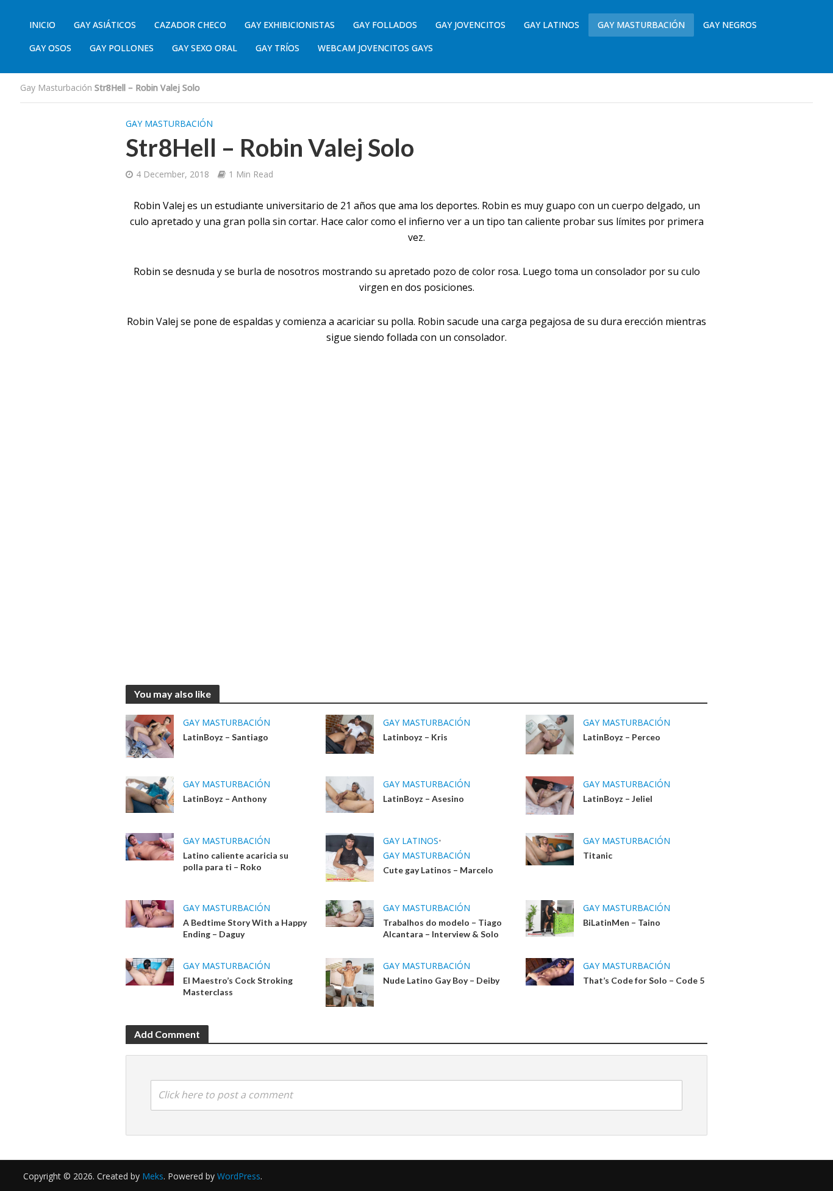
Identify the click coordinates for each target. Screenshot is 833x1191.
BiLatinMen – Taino (621, 922)
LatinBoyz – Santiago (225, 737)
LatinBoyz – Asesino (423, 798)
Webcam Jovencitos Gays (375, 48)
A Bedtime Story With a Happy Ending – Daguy (245, 928)
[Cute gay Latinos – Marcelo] (350, 857)
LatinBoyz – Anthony (224, 798)
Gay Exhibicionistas (290, 24)
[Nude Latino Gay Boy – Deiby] (350, 981)
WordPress (238, 1176)
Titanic (597, 855)
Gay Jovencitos (470, 24)
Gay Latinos (551, 24)
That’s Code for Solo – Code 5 (643, 980)
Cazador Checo (190, 24)
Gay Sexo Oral (204, 48)
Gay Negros (730, 24)
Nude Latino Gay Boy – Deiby (441, 980)
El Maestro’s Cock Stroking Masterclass (238, 986)
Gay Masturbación (641, 24)
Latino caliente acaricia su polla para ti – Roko (235, 861)
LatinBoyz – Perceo (621, 737)
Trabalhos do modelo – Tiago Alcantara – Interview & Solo (442, 928)
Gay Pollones (122, 48)
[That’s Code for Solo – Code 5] (550, 971)
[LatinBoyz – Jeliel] (550, 794)
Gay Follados (385, 24)
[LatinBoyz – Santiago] (150, 735)
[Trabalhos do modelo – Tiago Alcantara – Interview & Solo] (350, 913)
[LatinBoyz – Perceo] (550, 733)
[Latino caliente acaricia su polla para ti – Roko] (150, 846)
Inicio (42, 24)
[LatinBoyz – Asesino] (350, 793)
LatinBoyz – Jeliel (617, 798)
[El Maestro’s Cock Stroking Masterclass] (150, 971)
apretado (409, 271)
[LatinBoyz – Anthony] (150, 793)
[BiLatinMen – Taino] (550, 917)
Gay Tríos (277, 48)
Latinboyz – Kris (415, 737)
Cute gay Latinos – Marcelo (438, 870)
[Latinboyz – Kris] (350, 733)
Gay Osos (50, 48)
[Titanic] (550, 848)
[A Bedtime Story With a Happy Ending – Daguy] (150, 913)
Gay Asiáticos (105, 24)
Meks (152, 1176)
